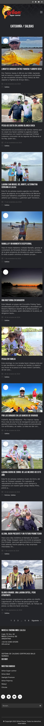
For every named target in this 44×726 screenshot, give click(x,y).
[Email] (20, 697)
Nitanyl (4, 684)
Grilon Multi (6, 674)
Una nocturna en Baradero (13, 300)
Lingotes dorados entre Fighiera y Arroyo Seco (22, 69)
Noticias (7, 495)
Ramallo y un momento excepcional (17, 243)
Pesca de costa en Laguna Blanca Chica (18, 125)
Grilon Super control (9, 671)
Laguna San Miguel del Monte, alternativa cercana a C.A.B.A (20, 186)
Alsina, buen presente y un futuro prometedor (22, 533)
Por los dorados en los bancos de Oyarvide (20, 415)
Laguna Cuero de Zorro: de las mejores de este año (21, 473)
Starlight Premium (8, 677)
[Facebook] (9, 697)
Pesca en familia (9, 359)
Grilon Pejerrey (7, 681)
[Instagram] (3, 697)
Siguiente (35, 620)
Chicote (4, 687)
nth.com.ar (6, 644)
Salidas (29, 26)
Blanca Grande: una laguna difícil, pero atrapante (19, 594)
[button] (41, 12)
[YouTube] (14, 697)
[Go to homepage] (12, 12)
